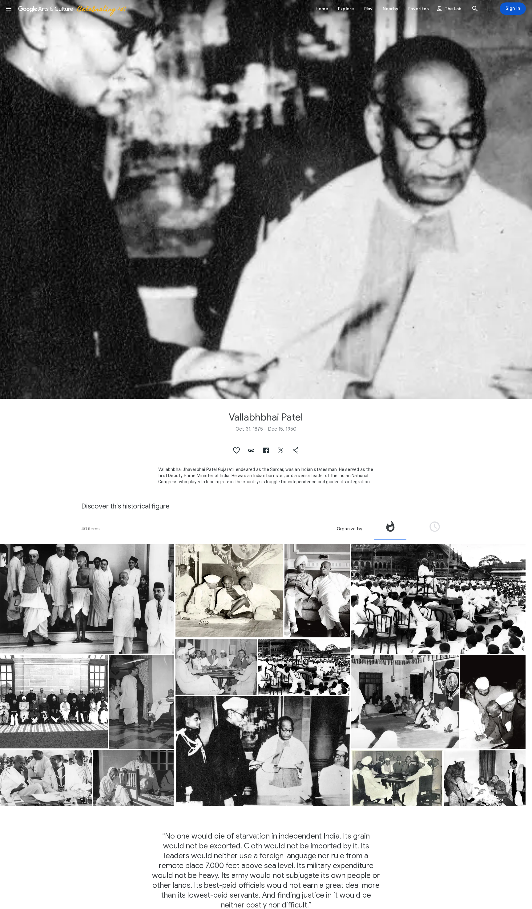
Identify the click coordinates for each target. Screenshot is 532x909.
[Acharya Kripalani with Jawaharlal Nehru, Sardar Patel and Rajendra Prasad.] (485, 778)
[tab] (390, 529)
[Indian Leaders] (46, 778)
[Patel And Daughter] (133, 778)
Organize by (349, 529)
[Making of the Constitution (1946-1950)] (262, 751)
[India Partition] (216, 667)
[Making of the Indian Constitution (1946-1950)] (54, 702)
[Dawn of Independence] (397, 778)
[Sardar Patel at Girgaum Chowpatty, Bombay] (304, 667)
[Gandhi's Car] (87, 599)
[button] (8, 8)
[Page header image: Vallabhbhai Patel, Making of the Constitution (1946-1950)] (266, 199)
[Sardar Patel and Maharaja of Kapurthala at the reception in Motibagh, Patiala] (317, 591)
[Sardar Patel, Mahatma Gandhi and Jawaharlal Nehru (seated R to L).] (229, 591)
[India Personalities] (142, 702)
